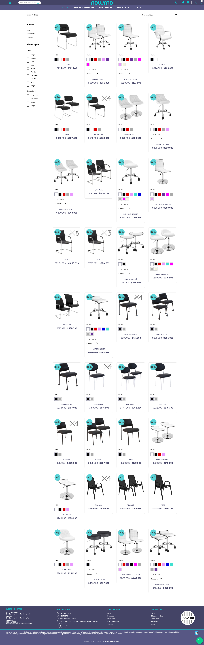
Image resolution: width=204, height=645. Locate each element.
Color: (57, 55)
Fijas (28, 30)
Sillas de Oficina (84, 7)
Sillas (66, 7)
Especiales (31, 34)
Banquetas (106, 7)
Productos (111, 619)
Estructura (92, 69)
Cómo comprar (113, 621)
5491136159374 (65, 613)
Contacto (110, 624)
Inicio (29, 15)
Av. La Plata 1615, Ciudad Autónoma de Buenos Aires (79, 621)
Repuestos (123, 7)
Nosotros (110, 616)
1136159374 (64, 616)
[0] (200, 3)
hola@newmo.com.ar (68, 619)
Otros (138, 7)
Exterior (30, 37)
